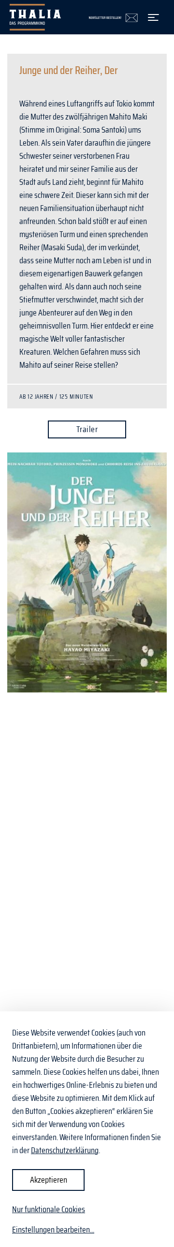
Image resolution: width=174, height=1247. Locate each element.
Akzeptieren (48, 1180)
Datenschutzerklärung (65, 1150)
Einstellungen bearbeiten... (53, 1229)
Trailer (87, 429)
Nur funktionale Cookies (48, 1209)
